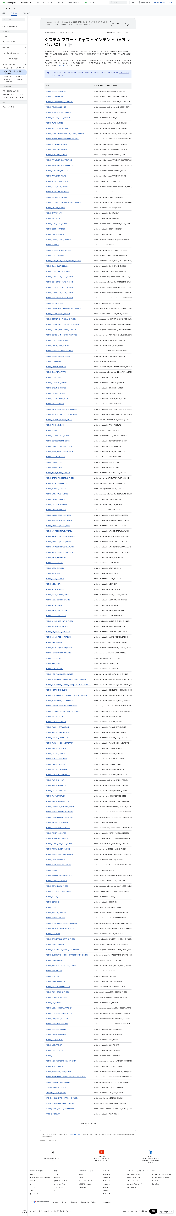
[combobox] (119, 2)
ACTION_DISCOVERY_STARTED (56, 372)
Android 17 (106, 1174)
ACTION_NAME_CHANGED (54, 642)
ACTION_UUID (50, 1056)
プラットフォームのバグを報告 (162, 1174)
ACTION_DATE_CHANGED (54, 303)
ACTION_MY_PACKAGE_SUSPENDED (58, 632)
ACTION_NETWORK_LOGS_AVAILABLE (58, 653)
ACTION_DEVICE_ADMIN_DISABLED (57, 340)
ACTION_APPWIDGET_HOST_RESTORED (59, 160)
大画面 (81, 1174)
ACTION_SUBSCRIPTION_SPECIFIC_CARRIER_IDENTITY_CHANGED (67, 955)
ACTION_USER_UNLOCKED (54, 1050)
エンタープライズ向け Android (40, 1177)
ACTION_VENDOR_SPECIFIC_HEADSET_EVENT (61, 1061)
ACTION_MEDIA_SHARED (54, 605)
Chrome (64, 1202)
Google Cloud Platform (88, 1202)
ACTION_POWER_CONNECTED (56, 833)
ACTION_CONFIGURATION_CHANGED (58, 271)
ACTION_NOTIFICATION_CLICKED (57, 690)
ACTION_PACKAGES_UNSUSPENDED (58, 775)
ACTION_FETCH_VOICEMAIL (55, 425)
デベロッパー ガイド (133, 1177)
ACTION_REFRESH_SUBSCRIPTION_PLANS (59, 875)
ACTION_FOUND (51, 430)
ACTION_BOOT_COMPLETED (55, 229)
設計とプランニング (43, 2)
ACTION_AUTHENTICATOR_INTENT (57, 192)
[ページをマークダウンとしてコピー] (71, 45)
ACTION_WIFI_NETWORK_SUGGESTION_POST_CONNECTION (66, 1077)
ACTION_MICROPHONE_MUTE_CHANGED (59, 621)
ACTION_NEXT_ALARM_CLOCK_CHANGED (59, 674)
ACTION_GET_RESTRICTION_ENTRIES (58, 441)
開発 (59, 2)
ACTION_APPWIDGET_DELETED (56, 144)
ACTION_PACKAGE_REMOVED (56, 748)
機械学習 (57, 1177)
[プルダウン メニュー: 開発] (63, 2)
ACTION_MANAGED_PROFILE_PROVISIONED (60, 536)
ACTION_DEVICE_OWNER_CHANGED (58, 356)
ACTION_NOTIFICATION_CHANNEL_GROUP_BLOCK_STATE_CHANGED (68, 685)
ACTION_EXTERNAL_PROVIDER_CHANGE (59, 420)
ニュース (32, 1187)
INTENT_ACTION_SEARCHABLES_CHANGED (60, 1103)
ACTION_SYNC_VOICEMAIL (55, 960)
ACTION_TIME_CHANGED (54, 971)
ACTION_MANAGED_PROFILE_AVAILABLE (59, 531)
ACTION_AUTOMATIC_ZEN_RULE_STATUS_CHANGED (63, 202)
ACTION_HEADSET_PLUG (54, 462)
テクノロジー (27, 13)
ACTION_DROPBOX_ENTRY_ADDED (57, 398)
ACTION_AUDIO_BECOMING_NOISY (57, 181)
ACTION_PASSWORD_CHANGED (56, 785)
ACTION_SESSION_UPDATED (55, 918)
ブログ (89, 2)
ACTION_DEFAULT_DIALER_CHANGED (58, 314)
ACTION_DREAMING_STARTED (56, 388)
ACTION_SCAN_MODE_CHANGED (57, 886)
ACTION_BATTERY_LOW (54, 213)
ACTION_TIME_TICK (52, 976)
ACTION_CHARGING (52, 245)
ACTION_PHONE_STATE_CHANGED (57, 822)
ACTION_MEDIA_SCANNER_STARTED (58, 600)
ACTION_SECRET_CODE (54, 907)
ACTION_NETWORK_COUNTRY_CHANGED (59, 648)
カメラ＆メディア (59, 1184)
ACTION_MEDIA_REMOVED (55, 589)
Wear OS (81, 1177)
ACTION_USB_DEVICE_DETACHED (57, 1024)
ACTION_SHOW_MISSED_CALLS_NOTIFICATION (61, 923)
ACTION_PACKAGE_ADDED (55, 716)
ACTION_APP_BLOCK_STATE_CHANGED (59, 128)
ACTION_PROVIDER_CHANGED (56, 860)
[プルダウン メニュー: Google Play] (79, 2)
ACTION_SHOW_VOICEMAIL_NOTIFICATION (60, 928)
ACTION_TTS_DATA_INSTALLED (56, 997)
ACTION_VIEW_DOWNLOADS (55, 1066)
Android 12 (106, 1191)
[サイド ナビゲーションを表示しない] (25, 1212)
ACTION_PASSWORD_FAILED (55, 796)
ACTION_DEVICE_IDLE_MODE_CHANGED (59, 351)
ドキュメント (62, 65)
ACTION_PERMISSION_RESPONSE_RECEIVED (60, 807)
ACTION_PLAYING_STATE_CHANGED (58, 828)
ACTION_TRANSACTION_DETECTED (58, 987)
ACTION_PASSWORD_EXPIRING (56, 791)
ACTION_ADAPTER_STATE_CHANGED (58, 112)
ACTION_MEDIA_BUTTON (54, 563)
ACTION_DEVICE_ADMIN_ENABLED (57, 345)
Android (32, 1174)
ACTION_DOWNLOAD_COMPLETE (57, 383)
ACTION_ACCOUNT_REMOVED (56, 91)
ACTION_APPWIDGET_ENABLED (56, 155)
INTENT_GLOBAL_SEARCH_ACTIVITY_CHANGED (61, 1109)
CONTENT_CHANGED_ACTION (56, 1087)
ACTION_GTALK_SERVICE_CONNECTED (59, 446)
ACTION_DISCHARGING (53, 361)
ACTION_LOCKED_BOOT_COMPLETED (58, 515)
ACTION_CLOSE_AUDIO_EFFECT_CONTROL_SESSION (63, 261)
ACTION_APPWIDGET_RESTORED (57, 171)
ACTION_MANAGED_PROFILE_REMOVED (59, 542)
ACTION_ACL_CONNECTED (55, 96)
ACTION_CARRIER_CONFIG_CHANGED (58, 240)
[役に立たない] (129, 32)
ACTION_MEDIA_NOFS (53, 584)
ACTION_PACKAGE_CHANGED (56, 722)
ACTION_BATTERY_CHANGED (55, 208)
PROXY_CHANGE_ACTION (54, 1114)
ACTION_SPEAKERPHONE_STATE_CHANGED (60, 939)
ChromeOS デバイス (85, 1181)
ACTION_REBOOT (52, 870)
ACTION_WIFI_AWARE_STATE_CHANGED (59, 1072)
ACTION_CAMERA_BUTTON (55, 234)
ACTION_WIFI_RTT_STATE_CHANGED (58, 1082)
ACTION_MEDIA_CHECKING (55, 568)
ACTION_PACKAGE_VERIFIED (55, 764)
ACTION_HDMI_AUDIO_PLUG (55, 457)
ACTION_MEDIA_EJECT (53, 573)
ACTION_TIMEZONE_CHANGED (56, 981)
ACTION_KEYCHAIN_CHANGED (56, 489)
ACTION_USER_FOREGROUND (56, 1034)
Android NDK (131, 1187)
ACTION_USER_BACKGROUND (56, 1029)
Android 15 (106, 1181)
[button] (12, 41)
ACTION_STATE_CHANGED (55, 944)
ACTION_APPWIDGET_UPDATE (56, 176)
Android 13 (106, 1187)
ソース (32, 1184)
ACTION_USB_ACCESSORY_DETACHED (59, 1013)
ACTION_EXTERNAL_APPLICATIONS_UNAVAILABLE (62, 414)
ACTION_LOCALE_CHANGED (55, 499)
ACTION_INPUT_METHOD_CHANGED (58, 473)
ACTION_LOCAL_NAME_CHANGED (57, 494)
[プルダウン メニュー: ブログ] (94, 2)
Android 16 (106, 1177)
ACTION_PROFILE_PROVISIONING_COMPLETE (61, 854)
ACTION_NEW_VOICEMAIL (54, 669)
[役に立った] (126, 32)
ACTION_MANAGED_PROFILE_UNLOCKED (59, 552)
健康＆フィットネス (60, 1181)
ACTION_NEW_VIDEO (53, 663)
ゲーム (56, 1174)
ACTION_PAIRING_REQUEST (55, 780)
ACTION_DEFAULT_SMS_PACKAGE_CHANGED (61, 319)
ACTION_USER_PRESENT (54, 1045)
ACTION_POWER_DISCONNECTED (57, 838)
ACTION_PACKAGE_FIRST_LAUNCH (57, 732)
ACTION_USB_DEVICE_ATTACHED (57, 1019)
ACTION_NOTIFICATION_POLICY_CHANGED (60, 701)
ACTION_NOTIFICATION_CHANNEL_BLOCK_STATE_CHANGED (66, 679)
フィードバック (124, 73)
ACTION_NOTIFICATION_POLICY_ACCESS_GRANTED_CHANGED (66, 695)
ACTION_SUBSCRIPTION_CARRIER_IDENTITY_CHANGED (64, 950)
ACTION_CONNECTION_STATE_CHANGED (59, 277)
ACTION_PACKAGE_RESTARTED (56, 759)
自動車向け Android (85, 1184)
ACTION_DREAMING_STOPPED (56, 393)
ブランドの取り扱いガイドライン (60, 1211)
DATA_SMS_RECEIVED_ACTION (56, 1093)
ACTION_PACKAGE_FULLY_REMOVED (58, 738)
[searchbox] (13, 19)
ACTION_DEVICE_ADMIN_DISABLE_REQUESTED (61, 335)
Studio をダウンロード (134, 1184)
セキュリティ (34, 1181)
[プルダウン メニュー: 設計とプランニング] (52, 2)
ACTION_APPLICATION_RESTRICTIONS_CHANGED (62, 139)
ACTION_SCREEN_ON (53, 902)
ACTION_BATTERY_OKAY (54, 218)
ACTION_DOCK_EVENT (53, 377)
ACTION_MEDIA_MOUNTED (55, 579)
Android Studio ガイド (134, 1174)
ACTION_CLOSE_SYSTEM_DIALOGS (57, 266)
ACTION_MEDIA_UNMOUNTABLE (56, 610)
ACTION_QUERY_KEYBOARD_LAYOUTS (58, 865)
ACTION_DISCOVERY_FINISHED (56, 367)
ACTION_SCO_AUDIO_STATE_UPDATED (59, 891)
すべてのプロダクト (106, 1202)
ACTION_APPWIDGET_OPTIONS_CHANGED (60, 165)
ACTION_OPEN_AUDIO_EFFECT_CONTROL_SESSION (63, 711)
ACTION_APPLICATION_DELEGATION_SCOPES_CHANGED (65, 134)
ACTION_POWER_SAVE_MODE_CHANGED (59, 844)
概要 (3, 13)
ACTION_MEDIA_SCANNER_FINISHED (58, 595)
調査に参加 (155, 1184)
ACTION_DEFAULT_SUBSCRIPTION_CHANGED (61, 330)
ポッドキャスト (35, 1194)
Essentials (25, 2)
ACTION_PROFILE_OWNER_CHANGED (58, 849)
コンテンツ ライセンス (75, 1135)
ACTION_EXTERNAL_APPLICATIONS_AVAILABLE (61, 409)
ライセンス (44, 1211)
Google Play (72, 2)
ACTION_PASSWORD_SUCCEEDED (57, 801)
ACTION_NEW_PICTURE (53, 658)
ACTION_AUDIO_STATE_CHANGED (57, 187)
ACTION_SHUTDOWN (53, 934)
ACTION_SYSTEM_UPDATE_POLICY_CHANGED (61, 966)
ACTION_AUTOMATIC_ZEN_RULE (56, 197)
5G (55, 1191)
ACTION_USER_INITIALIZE (54, 1040)
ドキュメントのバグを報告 (160, 1177)
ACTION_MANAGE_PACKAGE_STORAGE (59, 520)
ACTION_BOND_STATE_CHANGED (57, 224)
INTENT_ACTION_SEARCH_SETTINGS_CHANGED (62, 1098)
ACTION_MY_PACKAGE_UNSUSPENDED (59, 637)
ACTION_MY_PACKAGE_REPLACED (57, 626)
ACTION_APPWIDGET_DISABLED (56, 149)
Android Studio (159, 2)
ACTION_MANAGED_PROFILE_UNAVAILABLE (60, 547)
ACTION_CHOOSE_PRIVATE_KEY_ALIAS (58, 250)
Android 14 (106, 1184)
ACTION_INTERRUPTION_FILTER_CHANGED (60, 478)
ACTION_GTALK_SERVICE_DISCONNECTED (60, 451)
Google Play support (158, 1181)
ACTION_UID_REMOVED (54, 1003)
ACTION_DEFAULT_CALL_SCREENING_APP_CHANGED (63, 308)
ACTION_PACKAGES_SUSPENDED (57, 769)
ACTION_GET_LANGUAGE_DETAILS (57, 436)
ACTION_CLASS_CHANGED (55, 255)
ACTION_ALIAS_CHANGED (54, 123)
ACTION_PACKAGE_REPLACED (56, 754)
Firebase (74, 1202)
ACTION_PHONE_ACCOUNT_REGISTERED (59, 812)
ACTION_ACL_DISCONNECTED (56, 107)
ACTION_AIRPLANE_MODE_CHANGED (58, 118)
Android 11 (106, 1194)
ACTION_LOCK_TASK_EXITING (56, 510)
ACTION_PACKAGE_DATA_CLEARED (57, 727)
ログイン (171, 2)
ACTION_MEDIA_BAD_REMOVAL (56, 557)
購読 (153, 1211)
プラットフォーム (8, 8)
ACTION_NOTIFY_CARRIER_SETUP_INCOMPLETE (61, 706)
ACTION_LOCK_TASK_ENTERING (56, 504)
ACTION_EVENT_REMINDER (55, 404)
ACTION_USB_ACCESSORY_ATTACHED (59, 1008)
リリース (14, 13)
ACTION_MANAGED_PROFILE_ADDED (58, 526)
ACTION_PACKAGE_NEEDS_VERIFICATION (59, 743)
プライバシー (58, 1187)
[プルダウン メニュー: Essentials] (31, 2)
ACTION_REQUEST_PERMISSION (56, 881)
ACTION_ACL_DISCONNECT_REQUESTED (59, 102)
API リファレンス (132, 1181)
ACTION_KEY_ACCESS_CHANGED (57, 483)
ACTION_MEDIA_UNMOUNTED (56, 616)
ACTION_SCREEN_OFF (53, 897)
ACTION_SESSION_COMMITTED (56, 913)
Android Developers (50, 32)
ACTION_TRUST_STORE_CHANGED (57, 992)
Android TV (82, 1187)
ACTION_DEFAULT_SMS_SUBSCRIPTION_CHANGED (62, 324)
